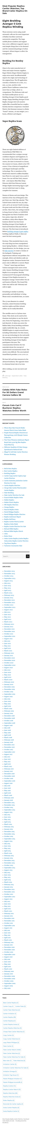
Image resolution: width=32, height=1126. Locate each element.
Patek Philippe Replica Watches (14, 514)
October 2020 (8, 663)
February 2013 (9, 884)
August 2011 (8, 928)
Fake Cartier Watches (11, 1053)
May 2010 (7, 964)
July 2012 (7, 901)
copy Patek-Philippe (11, 1042)
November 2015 (9, 805)
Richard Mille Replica (11, 529)
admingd (7, 375)
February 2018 (9, 740)
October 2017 (8, 749)
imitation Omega (10, 1071)
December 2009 (9, 976)
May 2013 (7, 877)
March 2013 (8, 882)
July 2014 (7, 843)
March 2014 (8, 853)
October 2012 (8, 894)
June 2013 (7, 875)
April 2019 (7, 706)
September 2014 (9, 839)
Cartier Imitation (9, 1013)
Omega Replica (9, 507)
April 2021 (7, 648)
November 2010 (9, 950)
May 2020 (7, 675)
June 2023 (7, 585)
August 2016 (8, 783)
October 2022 (8, 605)
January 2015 (8, 829)
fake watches (9, 251)
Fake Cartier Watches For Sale (14, 495)
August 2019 (8, 696)
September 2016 (9, 781)
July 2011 (7, 930)
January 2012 (8, 916)
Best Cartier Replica (10, 471)
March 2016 (8, 795)
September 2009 (9, 983)
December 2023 (9, 571)
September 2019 (9, 694)
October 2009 (8, 981)
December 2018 (9, 716)
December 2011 (9, 918)
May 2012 (7, 906)
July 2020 (7, 670)
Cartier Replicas (9, 1021)
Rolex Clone (8, 536)
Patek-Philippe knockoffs (12, 1082)
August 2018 (8, 725)
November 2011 (9, 921)
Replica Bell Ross (9, 519)
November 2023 (9, 573)
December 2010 (9, 947)
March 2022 (8, 622)
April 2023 (7, 590)
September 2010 (9, 954)
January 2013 (8, 887)
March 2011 (8, 940)
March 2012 (8, 911)
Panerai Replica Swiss (11, 509)
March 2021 (8, 651)
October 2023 (8, 576)
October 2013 (8, 865)
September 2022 (9, 607)
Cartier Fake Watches (11, 1010)
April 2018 (7, 735)
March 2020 (8, 679)
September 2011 (9, 925)
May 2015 (7, 819)
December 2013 (9, 860)
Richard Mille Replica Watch (13, 531)
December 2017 (9, 745)
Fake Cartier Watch (12, 1050)
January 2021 (8, 655)
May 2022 (7, 617)
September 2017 (9, 752)
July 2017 (7, 757)
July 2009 (7, 988)
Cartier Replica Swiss (11, 1024)
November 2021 (9, 631)
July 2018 (7, 728)
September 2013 (9, 868)
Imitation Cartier (9, 1064)
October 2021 (8, 634)
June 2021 (7, 643)
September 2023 (9, 578)
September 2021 (9, 636)
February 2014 (9, 855)
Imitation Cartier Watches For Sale (15, 1068)
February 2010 (9, 971)
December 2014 (9, 831)
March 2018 (8, 737)
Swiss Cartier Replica (11, 1107)
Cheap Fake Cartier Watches (13, 1031)
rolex (6, 534)
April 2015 (7, 822)
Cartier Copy (8, 1006)
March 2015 (8, 824)
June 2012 (7, 904)
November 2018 (9, 718)
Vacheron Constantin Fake (13, 546)
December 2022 (9, 600)
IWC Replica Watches (11, 505)
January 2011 (8, 945)
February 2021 (9, 653)
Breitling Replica (9, 473)
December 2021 (9, 629)
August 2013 (8, 870)
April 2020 (7, 677)
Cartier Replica (9, 1017)
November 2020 (9, 660)
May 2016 (7, 790)
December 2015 (9, 802)
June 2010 (7, 962)
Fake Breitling (9, 493)
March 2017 (8, 766)
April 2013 (7, 880)
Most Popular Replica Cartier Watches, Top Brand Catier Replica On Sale (14, 9)
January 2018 (8, 742)
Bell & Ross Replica (10, 468)
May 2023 (7, 588)
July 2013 (7, 872)
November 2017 (9, 747)
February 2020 (9, 682)
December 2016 (9, 774)
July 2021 (7, 641)
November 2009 (9, 978)
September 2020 (9, 665)
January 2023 (8, 598)
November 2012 (9, 892)
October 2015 (8, 807)
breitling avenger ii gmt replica (17, 231)
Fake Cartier (8, 1046)
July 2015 (7, 815)
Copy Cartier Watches (11, 1039)
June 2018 (7, 730)
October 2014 (8, 836)
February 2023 (9, 595)
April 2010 (7, 966)
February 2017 (9, 769)
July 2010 (7, 959)
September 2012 (9, 896)
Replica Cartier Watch (11, 1089)
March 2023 (8, 593)
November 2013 (9, 863)
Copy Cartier (8, 1035)
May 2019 (7, 704)
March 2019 (8, 708)
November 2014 (9, 834)
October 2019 (8, 692)
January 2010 (8, 974)
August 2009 (8, 986)
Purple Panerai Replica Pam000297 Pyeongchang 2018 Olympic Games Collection (16, 435)
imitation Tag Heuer (11, 1075)
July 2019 (7, 699)
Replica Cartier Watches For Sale (15, 526)
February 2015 (9, 827)
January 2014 (8, 858)
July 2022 (7, 612)
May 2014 (7, 848)
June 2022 (7, 614)
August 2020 (8, 667)
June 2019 (7, 701)
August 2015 (8, 812)
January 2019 (8, 713)
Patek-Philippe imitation (12, 1079)
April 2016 (7, 793)
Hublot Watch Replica (11, 502)
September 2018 (9, 723)
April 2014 (7, 851)
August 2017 (8, 754)
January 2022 (8, 626)
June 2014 (7, 846)
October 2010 (8, 952)
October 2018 (8, 720)
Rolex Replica (8, 1100)
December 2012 (9, 889)
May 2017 (7, 761)
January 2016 (8, 800)
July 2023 (7, 583)
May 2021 (7, 646)
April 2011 (7, 937)
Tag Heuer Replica (10, 543)
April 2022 (7, 619)
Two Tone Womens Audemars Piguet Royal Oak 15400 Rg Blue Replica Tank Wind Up (16, 442)
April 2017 (7, 764)
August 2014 (8, 841)
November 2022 (9, 602)
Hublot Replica (9, 500)
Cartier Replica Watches (12, 485)
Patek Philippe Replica (11, 512)
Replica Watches (10, 1093)
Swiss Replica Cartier (11, 1111)
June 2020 (7, 672)
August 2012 (8, 899)
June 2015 (7, 817)
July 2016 (7, 786)
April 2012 (7, 909)
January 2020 (8, 684)
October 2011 (8, 923)
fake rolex (7, 1060)
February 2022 (9, 624)
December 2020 (9, 658)
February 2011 (8, 942)
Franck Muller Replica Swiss (13, 497)
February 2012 (9, 913)
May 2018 (7, 733)
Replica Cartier (9, 1086)
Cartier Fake (20, 1006)
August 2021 (8, 639)
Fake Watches (19, 1060)
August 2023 (8, 581)
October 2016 (8, 778)
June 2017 (7, 759)
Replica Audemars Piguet (12, 517)
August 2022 (8, 610)
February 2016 (9, 798)
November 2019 (9, 689)
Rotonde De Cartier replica (13, 1104)
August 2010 (8, 957)
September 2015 (9, 810)
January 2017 (8, 771)
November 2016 (9, 776)
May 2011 (7, 935)
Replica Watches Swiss (11, 1097)
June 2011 (7, 933)
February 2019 (9, 711)
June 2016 (7, 788)
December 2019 (9, 687)
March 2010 (8, 969)
